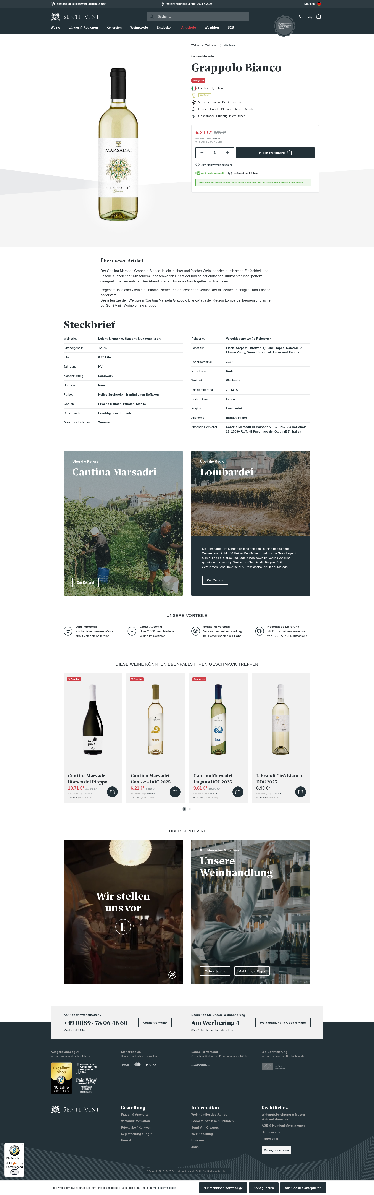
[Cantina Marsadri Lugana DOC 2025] (218, 718)
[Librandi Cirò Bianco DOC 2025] (281, 718)
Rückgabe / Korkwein (136, 1127)
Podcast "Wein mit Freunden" (213, 1121)
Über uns (198, 1140)
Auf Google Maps (252, 971)
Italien (230, 399)
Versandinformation (135, 1121)
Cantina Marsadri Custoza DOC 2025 (151, 779)
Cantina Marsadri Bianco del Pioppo (88, 779)
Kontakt (127, 1140)
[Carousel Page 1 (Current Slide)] (184, 809)
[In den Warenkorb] (112, 791)
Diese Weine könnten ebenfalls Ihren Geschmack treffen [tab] (187, 664)
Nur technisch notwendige (223, 1188)
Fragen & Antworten (135, 1114)
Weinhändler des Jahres (209, 1114)
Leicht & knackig (110, 338)
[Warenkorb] (319, 16)
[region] (119, 139)
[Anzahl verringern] (201, 152)
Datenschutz (271, 1132)
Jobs (195, 1147)
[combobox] (312, 4)
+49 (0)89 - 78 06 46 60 (96, 1023)
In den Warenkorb (272, 152)
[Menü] (21, 1145)
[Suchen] (150, 16)
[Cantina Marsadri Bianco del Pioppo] (93, 718)
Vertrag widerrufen (276, 1150)
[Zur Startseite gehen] (74, 16)
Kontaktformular (155, 1022)
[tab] (121, 261)
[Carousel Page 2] (189, 809)
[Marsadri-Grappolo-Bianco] (118, 139)
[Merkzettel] (301, 16)
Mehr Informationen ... (166, 1187)
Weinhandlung (202, 1134)
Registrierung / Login (136, 1134)
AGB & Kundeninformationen (283, 1125)
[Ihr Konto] (310, 16)
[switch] (14, 1172)
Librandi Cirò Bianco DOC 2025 (279, 779)
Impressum (270, 1138)
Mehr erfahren (215, 971)
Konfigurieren (264, 1188)
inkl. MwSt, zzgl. (207, 139)
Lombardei (234, 408)
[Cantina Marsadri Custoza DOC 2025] (155, 718)
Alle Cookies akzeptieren (303, 1188)
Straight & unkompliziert (143, 338)
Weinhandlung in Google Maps (283, 1022)
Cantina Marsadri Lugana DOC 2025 (212, 779)
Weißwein (233, 380)
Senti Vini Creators (205, 1127)
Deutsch (309, 3)
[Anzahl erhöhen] (227, 152)
